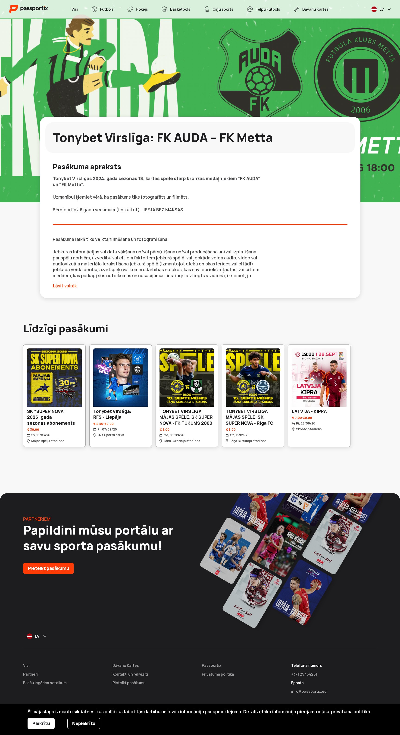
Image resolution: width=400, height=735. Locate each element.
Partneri (30, 674)
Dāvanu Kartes (125, 665)
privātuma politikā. (351, 712)
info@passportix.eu (309, 691)
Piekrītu (41, 723)
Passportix (211, 665)
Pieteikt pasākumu (48, 568)
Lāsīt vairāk (65, 286)
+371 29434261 (304, 674)
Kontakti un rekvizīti (130, 674)
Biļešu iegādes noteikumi (45, 682)
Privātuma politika (218, 674)
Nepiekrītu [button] (83, 723)
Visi (26, 665)
